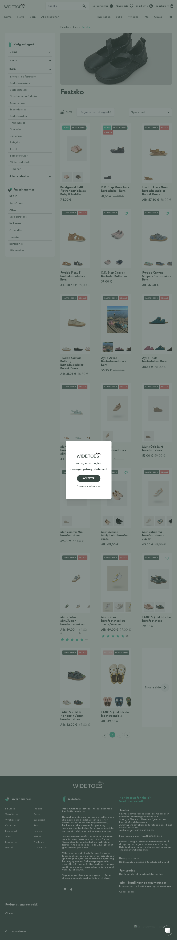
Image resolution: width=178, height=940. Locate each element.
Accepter (88, 478)
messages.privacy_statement (88, 469)
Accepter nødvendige (88, 486)
